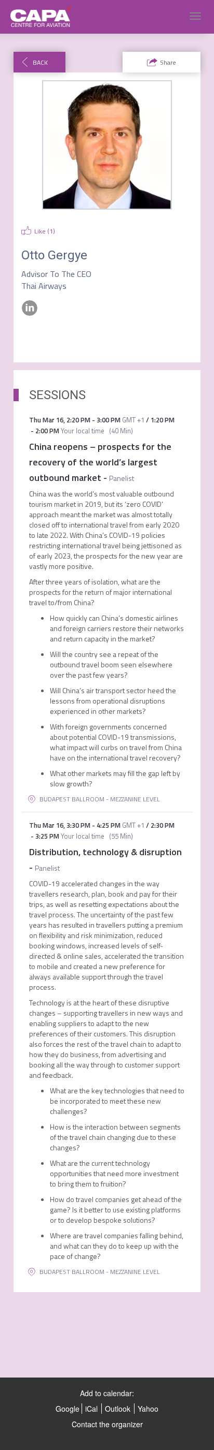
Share (168, 62)
